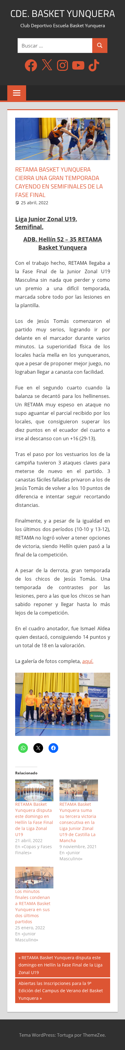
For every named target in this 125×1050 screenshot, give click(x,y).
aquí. (87, 661)
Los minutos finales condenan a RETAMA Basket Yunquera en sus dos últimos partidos (32, 906)
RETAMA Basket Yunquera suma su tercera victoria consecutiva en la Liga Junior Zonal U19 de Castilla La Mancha (77, 822)
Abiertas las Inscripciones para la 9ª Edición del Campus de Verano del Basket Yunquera (60, 990)
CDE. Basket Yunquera (62, 13)
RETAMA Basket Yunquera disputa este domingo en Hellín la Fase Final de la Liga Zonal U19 (34, 819)
